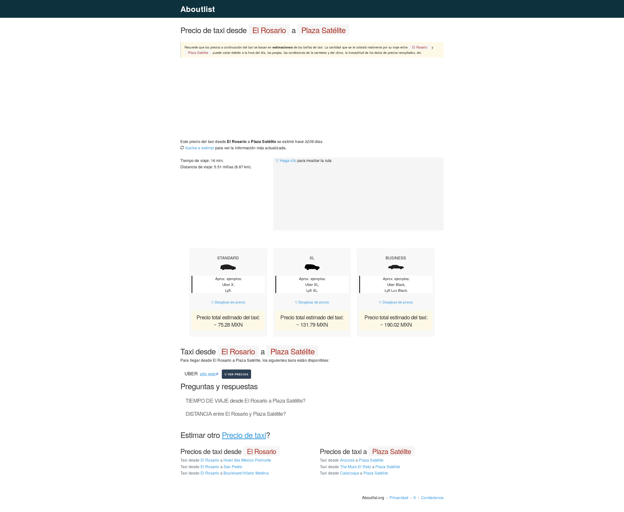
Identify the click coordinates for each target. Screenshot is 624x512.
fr (415, 497)
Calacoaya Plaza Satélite (354, 473)
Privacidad (399, 497)
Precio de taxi (244, 434)
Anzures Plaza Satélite (352, 460)
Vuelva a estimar (199, 148)
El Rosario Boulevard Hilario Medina (224, 473)
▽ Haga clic (286, 160)
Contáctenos (432, 497)
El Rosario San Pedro (211, 466)
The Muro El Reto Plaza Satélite (360, 466)
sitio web (207, 374)
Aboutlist (197, 8)
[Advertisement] (312, 98)
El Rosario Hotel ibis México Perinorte (225, 460)
